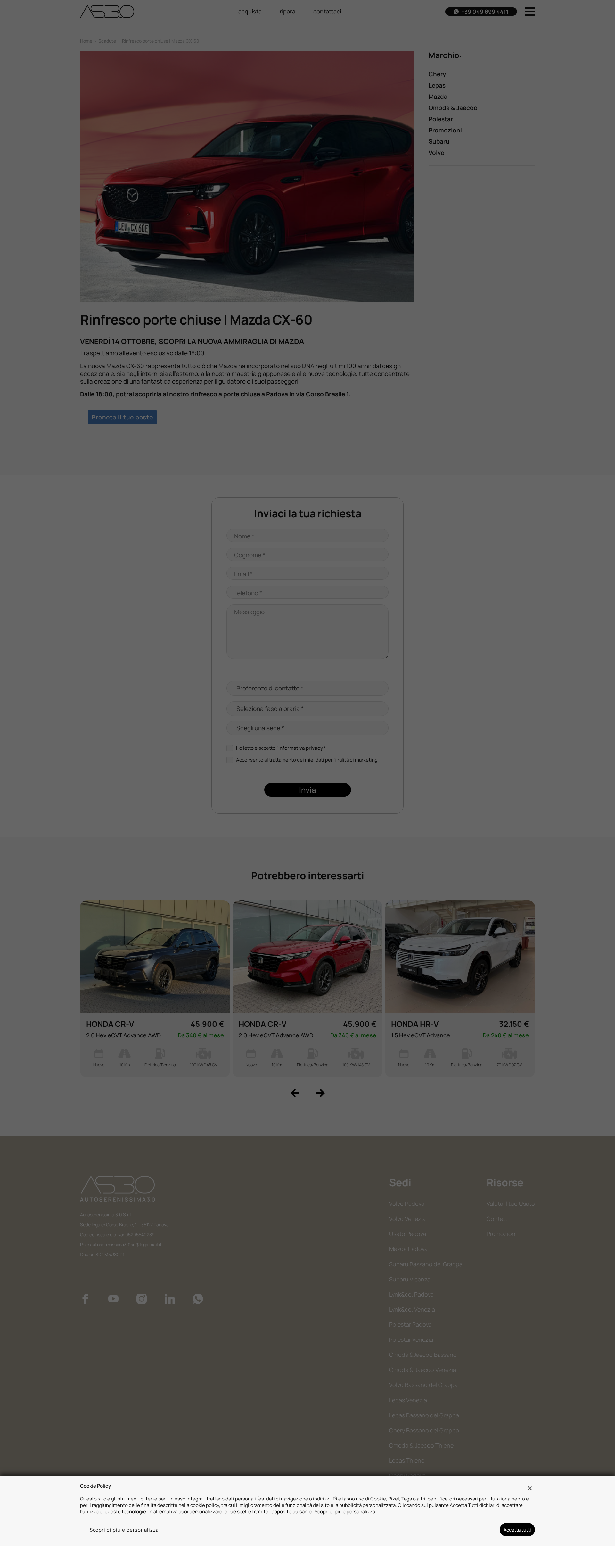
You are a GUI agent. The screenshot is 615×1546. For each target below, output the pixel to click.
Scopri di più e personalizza (124, 1529)
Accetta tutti (517, 1529)
